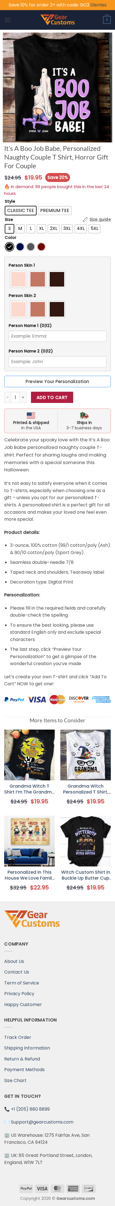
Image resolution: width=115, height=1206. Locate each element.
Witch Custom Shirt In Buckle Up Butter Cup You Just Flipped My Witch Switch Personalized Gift (85, 875)
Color (10, 238)
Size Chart (15, 1080)
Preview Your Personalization (57, 381)
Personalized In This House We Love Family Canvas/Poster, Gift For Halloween (29, 875)
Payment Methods (24, 1069)
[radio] (20, 210)
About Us (14, 961)
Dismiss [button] (98, 5)
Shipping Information (27, 1048)
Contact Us (16, 972)
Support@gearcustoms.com (42, 1122)
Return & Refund (22, 1059)
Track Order (17, 1037)
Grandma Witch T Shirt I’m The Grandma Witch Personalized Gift (29, 789)
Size (9, 220)
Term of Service (21, 983)
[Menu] (7, 20)
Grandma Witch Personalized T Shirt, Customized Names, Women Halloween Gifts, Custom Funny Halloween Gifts (86, 789)
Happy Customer (23, 1004)
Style (10, 201)
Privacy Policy (19, 993)
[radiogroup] (57, 279)
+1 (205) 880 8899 (30, 1109)
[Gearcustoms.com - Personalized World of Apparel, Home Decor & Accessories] (57, 19)
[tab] (57, 265)
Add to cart (52, 397)
